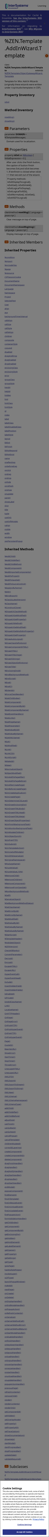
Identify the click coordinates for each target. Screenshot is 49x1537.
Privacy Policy (38, 1519)
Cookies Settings (24, 1524)
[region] (24, 1508)
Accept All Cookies (24, 1532)
